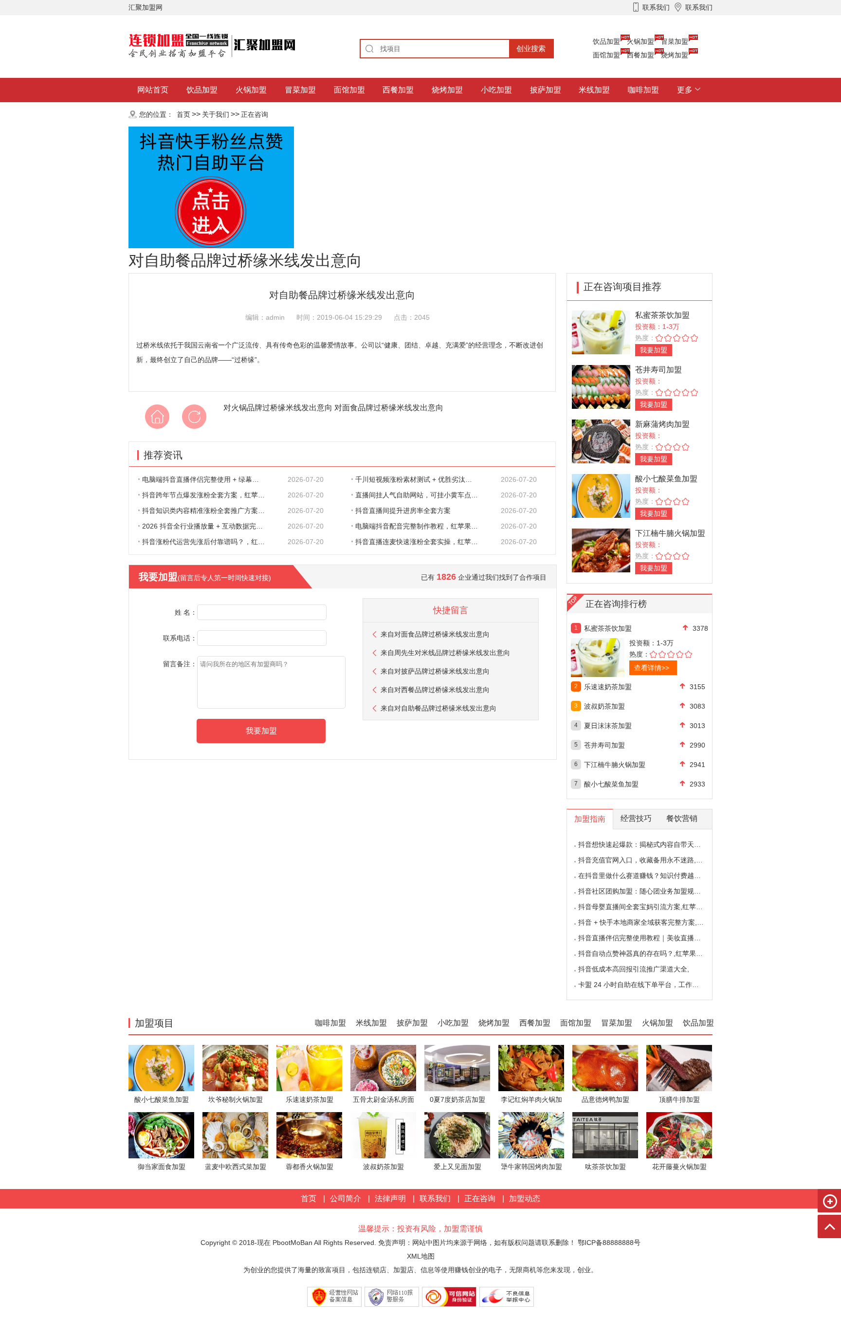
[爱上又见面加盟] (457, 1135)
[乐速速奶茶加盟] (309, 1067)
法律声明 (390, 1198)
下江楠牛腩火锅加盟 (670, 533)
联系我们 (435, 1198)
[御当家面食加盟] (161, 1135)
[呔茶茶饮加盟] (605, 1135)
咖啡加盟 (643, 90)
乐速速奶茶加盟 (608, 687)
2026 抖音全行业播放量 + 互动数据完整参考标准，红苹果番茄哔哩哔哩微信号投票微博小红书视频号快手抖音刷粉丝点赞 (208, 526)
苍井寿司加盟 (658, 370)
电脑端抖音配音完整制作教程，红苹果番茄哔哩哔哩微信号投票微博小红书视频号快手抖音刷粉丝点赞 (422, 526)
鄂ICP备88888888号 (609, 1242)
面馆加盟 (606, 55)
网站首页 (152, 90)
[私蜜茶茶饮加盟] (601, 332)
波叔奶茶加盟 (604, 706)
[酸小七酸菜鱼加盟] (601, 495)
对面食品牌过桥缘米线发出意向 (388, 407)
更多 (685, 90)
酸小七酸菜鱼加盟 (666, 479)
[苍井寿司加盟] (601, 386)
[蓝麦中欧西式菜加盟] (235, 1135)
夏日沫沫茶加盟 (608, 726)
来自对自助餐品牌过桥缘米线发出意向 (438, 708)
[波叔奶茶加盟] (383, 1135)
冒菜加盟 (674, 41)
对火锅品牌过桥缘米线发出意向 (277, 407)
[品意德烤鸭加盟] (605, 1067)
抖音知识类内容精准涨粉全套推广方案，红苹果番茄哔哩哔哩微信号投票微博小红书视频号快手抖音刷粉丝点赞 (208, 510)
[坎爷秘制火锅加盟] (235, 1067)
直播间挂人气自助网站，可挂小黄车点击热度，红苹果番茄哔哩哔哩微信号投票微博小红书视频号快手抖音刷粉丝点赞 (422, 495)
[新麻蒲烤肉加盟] (601, 441)
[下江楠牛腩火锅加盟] (601, 550)
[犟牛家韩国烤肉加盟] (531, 1135)
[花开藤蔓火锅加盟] (679, 1135)
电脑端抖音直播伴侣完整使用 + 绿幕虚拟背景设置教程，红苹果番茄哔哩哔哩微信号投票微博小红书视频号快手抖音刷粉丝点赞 (208, 479)
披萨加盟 (545, 90)
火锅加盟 (640, 41)
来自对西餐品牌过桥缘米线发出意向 (435, 690)
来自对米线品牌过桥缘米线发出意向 (445, 653)
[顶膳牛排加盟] (679, 1067)
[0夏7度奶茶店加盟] (457, 1067)
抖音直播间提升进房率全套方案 (403, 510)
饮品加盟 (606, 41)
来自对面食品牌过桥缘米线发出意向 (435, 634)
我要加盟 (653, 350)
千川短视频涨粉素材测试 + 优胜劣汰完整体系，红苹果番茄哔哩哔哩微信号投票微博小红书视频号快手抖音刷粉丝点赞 (422, 479)
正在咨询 (254, 114)
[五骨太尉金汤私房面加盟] (383, 1067)
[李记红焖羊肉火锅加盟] (531, 1067)
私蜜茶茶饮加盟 (662, 315)
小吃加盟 (496, 90)
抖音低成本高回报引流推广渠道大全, (633, 969)
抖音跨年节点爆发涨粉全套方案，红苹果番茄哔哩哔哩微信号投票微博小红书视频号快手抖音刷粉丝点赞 (208, 495)
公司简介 (345, 1198)
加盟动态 (524, 1198)
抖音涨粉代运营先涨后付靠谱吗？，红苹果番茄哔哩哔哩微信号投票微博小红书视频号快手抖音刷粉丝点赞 (208, 542)
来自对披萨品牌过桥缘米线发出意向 (435, 671)
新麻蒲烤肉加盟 (662, 424)
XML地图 (421, 1256)
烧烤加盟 (674, 55)
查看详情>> (651, 668)
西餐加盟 (640, 55)
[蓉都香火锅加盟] (309, 1135)
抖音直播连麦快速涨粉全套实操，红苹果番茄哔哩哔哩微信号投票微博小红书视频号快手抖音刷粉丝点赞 (422, 542)
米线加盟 (594, 90)
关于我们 (215, 114)
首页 (183, 114)
